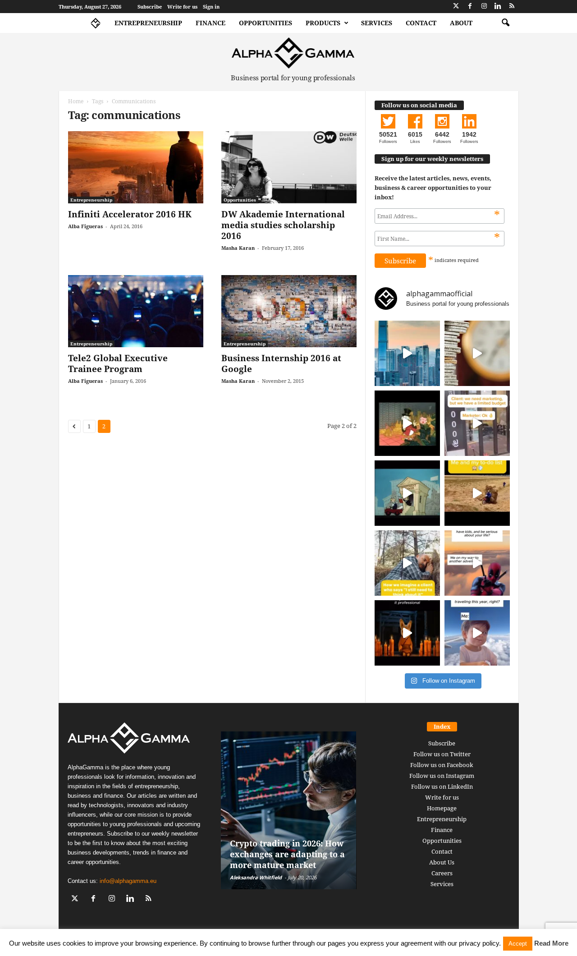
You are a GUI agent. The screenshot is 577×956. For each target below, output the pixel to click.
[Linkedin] (498, 6)
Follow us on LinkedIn (442, 786)
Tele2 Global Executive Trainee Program (118, 363)
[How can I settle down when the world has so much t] (477, 563)
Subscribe (149, 6)
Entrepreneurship (148, 22)
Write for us (182, 6)
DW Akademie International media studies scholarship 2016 (283, 225)
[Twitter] (456, 6)
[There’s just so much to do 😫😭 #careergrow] (477, 493)
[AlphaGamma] (293, 53)
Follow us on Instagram (441, 776)
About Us (441, 862)
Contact (421, 22)
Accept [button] (517, 943)
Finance (210, 22)
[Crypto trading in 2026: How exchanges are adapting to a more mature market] (289, 810)
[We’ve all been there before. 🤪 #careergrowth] (407, 563)
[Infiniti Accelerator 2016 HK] (135, 167)
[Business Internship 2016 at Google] (289, 311)
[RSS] (512, 6)
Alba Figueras (85, 226)
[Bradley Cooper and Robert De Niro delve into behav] (477, 353)
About (461, 22)
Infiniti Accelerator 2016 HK (130, 214)
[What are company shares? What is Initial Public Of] (407, 493)
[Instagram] (484, 6)
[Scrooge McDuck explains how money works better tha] (407, 423)
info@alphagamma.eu (128, 881)
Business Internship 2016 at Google (281, 363)
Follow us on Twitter (442, 754)
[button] (505, 23)
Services (376, 22)
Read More (551, 943)
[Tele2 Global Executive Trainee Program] (135, 311)
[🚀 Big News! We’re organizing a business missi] (407, 353)
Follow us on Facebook (441, 765)
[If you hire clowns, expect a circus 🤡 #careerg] (477, 423)
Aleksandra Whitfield (256, 877)
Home (75, 101)
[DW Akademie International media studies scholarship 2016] (289, 167)
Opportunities (265, 22)
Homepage (442, 808)
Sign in (211, 6)
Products (323, 22)
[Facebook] (470, 6)
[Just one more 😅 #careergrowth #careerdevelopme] (477, 633)
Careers (442, 873)
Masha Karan (238, 247)
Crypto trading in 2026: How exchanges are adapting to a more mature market (287, 854)
